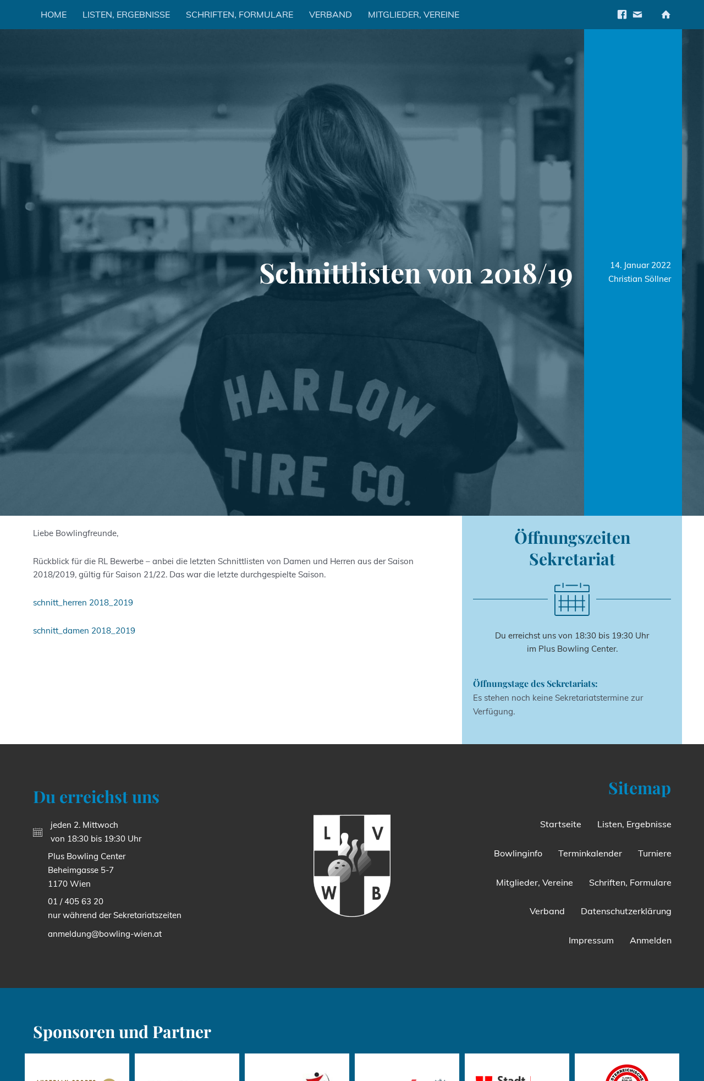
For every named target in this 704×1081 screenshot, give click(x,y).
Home (54, 14)
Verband (330, 14)
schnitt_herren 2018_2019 (83, 602)
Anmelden (651, 940)
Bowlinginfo (518, 853)
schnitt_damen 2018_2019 (84, 630)
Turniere (655, 853)
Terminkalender (590, 853)
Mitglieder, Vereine (413, 14)
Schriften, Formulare (239, 14)
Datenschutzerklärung (626, 910)
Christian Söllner (639, 279)
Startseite (560, 823)
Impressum (591, 940)
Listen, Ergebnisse (126, 14)
